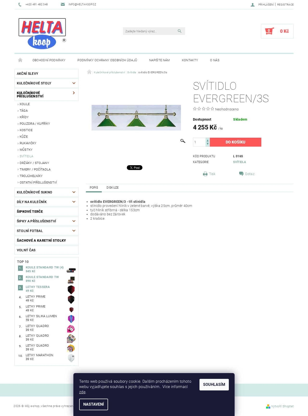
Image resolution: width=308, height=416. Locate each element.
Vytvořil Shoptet (282, 406)
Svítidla (26, 156)
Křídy (24, 117)
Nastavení (93, 404)
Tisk (212, 174)
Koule (25, 104)
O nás (214, 60)
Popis (94, 187)
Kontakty (190, 60)
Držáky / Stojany (34, 163)
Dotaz (250, 174)
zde (82, 392)
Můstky (26, 149)
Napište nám (159, 60)
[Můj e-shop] (42, 33)
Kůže (24, 136)
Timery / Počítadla (35, 169)
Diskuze (113, 187)
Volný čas (26, 250)
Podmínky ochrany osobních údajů (107, 60)
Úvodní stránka (20, 60)
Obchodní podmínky (48, 60)
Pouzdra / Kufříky (35, 123)
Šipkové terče (30, 211)
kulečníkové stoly (34, 83)
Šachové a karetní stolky (41, 240)
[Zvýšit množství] (207, 140)
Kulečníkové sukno (34, 192)
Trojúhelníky (31, 176)
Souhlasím (214, 384)
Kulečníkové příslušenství (30, 94)
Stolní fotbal (30, 231)
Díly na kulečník (32, 202)
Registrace (285, 4)
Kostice (26, 130)
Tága (24, 110)
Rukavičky (28, 143)
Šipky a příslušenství (36, 221)
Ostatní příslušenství (38, 182)
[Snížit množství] (207, 144)
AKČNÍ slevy (27, 73)
